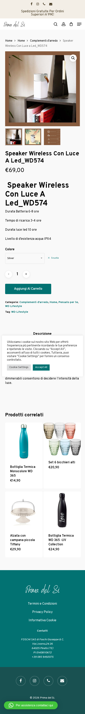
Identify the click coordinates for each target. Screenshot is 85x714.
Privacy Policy (42, 612)
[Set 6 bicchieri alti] (62, 439)
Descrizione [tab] (42, 334)
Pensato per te (68, 302)
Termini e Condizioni (42, 604)
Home (8, 41)
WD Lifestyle (13, 306)
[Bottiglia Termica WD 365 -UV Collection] (62, 510)
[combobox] (25, 258)
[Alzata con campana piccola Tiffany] (23, 510)
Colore (9, 249)
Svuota (55, 258)
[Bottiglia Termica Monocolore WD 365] (23, 441)
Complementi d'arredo (44, 41)
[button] (79, 24)
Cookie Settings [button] (18, 367)
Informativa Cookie (42, 620)
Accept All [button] (41, 367)
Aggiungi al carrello (28, 289)
